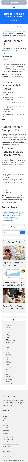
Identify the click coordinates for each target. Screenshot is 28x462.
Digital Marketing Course (8, 437)
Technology (9, 379)
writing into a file (9, 33)
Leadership (8, 354)
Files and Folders (11, 26)
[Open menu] (14, 8)
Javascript (8, 352)
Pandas (7, 361)
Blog (4, 420)
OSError (8, 68)
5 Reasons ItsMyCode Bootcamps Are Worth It (13, 283)
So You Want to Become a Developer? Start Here (13, 307)
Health (7, 347)
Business (8, 327)
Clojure (7, 334)
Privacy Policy (6, 427)
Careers (4, 418)
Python (20, 26)
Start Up (8, 376)
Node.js (7, 357)
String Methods (9, 378)
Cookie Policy (6, 430)
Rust (7, 369)
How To (16, 26)
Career (7, 332)
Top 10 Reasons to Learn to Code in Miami (14, 264)
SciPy (7, 371)
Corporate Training (7, 446)
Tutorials (8, 381)
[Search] (22, 232)
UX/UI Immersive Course (8, 439)
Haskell (7, 345)
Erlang (7, 339)
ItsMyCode (14, 2)
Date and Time (9, 335)
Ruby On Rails (9, 367)
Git (6, 344)
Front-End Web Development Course (11, 444)
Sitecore (8, 374)
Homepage (5, 413)
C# (6, 330)
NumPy (7, 359)
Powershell (8, 362)
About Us (5, 423)
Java (7, 350)
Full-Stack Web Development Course (11, 441)
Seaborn (8, 372)
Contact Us (5, 425)
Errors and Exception (11, 340)
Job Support (5, 416)
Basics (7, 323)
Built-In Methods (10, 325)
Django (7, 337)
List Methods (9, 356)
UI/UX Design (9, 383)
